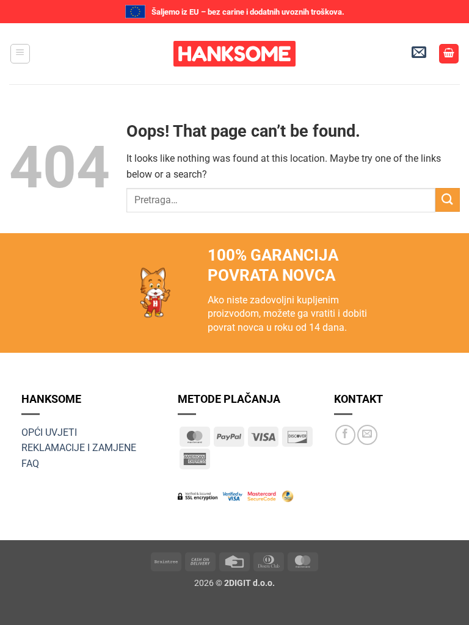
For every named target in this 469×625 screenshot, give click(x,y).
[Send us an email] (367, 435)
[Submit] (447, 200)
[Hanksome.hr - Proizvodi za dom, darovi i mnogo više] (234, 54)
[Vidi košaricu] (449, 54)
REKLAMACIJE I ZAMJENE (78, 447)
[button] (20, 53)
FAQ (30, 463)
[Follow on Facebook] (345, 435)
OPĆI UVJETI (49, 432)
